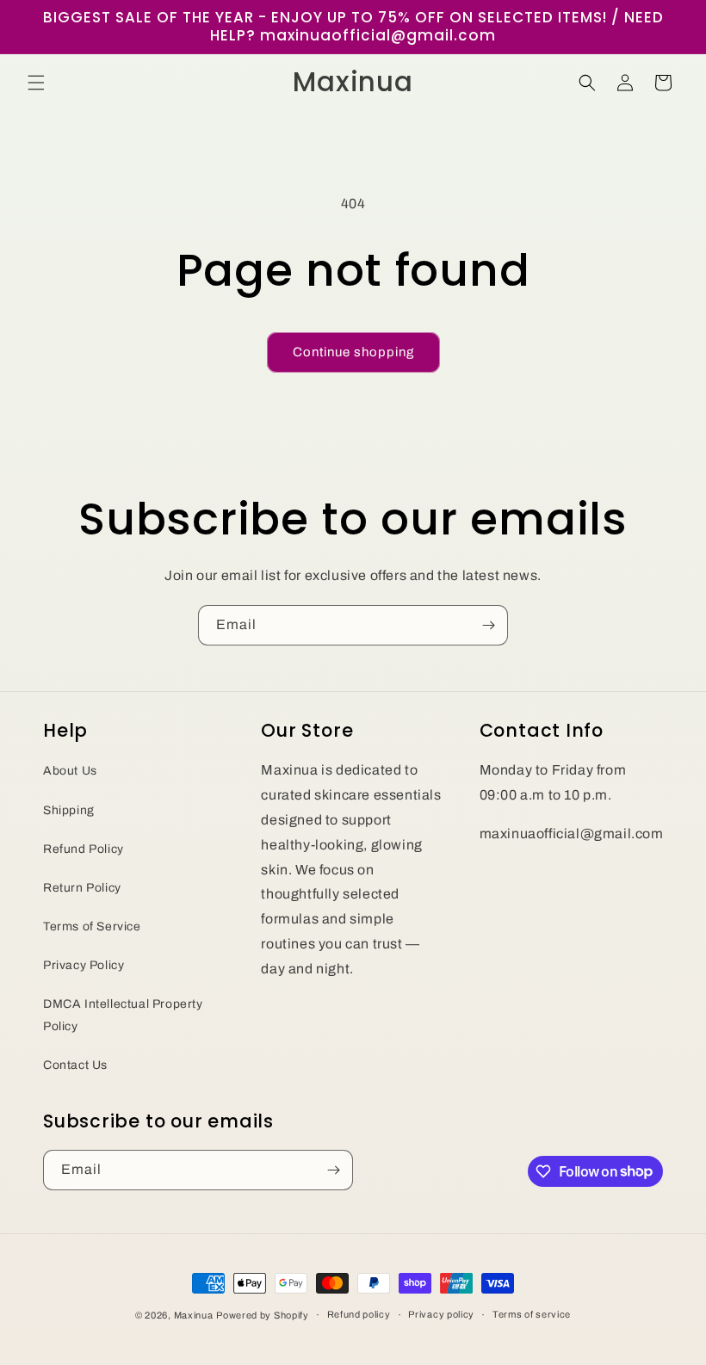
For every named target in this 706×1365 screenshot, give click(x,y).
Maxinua (194, 1315)
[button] (36, 83)
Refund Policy (83, 849)
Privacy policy (441, 1314)
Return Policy (82, 887)
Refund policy (359, 1314)
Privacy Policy (83, 965)
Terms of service (531, 1314)
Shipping (69, 810)
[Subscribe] (488, 625)
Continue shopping (353, 352)
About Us (70, 770)
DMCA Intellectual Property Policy (123, 1015)
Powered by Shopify (262, 1315)
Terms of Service (92, 926)
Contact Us (75, 1065)
